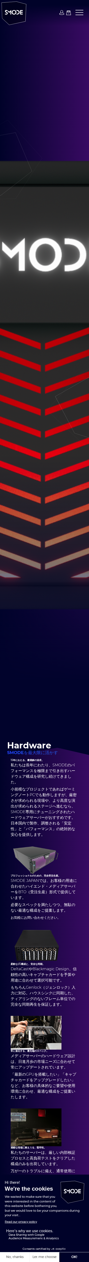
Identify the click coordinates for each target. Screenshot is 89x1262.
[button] (78, 12)
